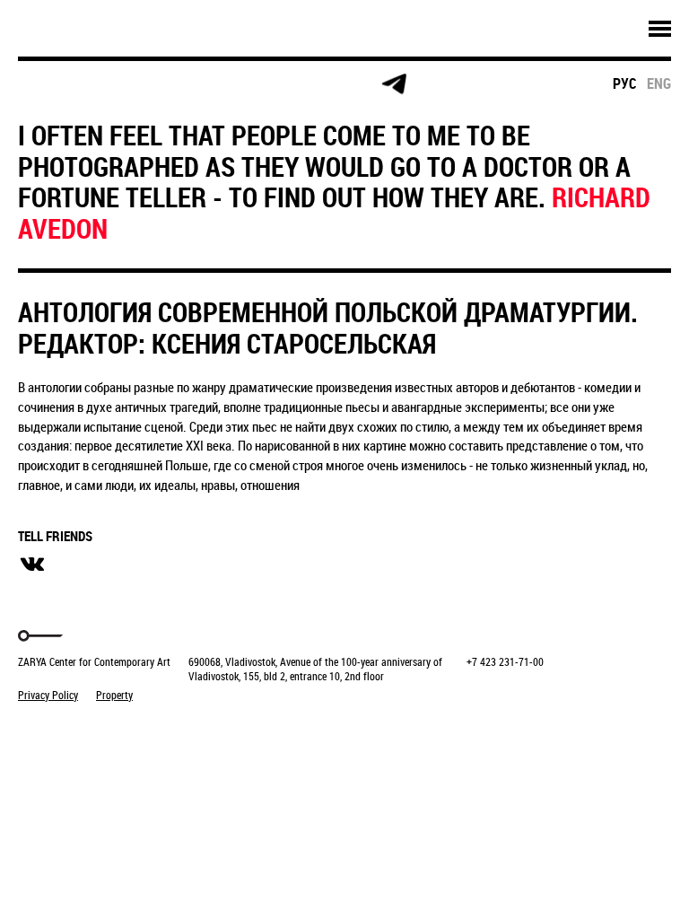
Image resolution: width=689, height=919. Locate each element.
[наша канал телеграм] (393, 84)
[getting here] (187, 84)
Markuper (64, 728)
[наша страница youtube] (324, 84)
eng (659, 83)
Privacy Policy (48, 694)
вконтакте (32, 564)
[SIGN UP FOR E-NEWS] (49, 84)
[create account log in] (118, 84)
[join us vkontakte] (256, 85)
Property (114, 694)
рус (625, 83)
